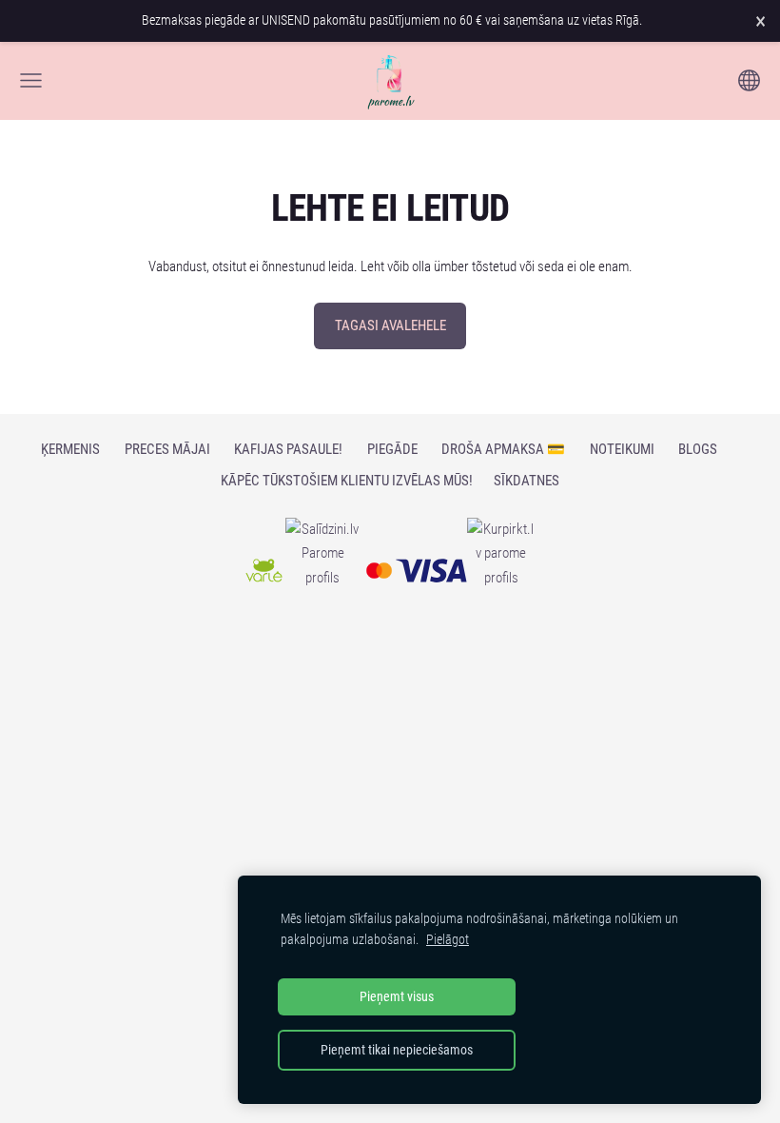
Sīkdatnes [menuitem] (526, 480)
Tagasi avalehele (390, 325)
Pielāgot (447, 939)
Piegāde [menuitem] (392, 449)
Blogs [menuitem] (697, 449)
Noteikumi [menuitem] (622, 449)
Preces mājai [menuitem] (167, 449)
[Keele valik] (749, 80)
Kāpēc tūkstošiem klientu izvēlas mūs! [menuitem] (347, 480)
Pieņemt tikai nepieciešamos (397, 1049)
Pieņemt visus (397, 996)
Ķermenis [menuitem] (70, 449)
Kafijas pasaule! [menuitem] (288, 449)
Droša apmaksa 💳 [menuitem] (503, 449)
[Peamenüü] (31, 80)
